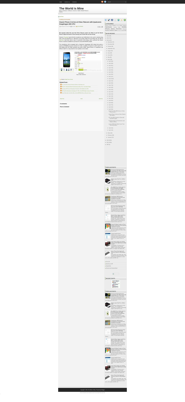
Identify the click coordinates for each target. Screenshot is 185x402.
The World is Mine (71, 8)
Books (110, 25)
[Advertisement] (76, 132)
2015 (108, 35)
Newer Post (62, 98)
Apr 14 (110, 91)
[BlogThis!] (99, 27)
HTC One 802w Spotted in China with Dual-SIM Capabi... (116, 118)
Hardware (108, 27)
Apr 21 (110, 80)
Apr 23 (110, 76)
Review (107, 30)
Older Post (101, 98)
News (113, 29)
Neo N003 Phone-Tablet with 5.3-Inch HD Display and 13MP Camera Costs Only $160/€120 (118, 188)
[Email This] (98, 27)
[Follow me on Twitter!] (105, 2)
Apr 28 (110, 65)
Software (111, 30)
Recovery (124, 28)
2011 (108, 142)
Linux (119, 27)
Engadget (66, 37)
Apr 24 (110, 74)
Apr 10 (110, 98)
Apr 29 (110, 63)
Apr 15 (110, 89)
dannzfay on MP (109, 263)
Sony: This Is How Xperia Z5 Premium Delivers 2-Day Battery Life (73, 84)
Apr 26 (110, 69)
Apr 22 (110, 78)
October (109, 46)
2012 (108, 140)
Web (125, 30)
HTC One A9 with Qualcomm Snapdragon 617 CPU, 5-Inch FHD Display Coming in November (78, 90)
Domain (117, 25)
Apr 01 (110, 130)
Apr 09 (110, 100)
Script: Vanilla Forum (116, 233)
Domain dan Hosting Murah (111, 268)
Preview (71, 79)
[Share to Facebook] (102, 27)
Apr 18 (110, 83)
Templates (119, 30)
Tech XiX (108, 261)
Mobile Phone (67, 79)
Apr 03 (110, 109)
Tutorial (122, 30)
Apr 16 (110, 87)
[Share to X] (101, 27)
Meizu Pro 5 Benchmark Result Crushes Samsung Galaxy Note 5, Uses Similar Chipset (76, 86)
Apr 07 (110, 104)
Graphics (124, 25)
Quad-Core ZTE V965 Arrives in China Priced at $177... (117, 111)
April (109, 59)
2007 (108, 144)
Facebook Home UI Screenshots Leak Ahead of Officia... (117, 121)
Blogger (103, 389)
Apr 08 (110, 102)
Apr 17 (110, 85)
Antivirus (107, 25)
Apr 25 (110, 72)
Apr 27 (110, 67)
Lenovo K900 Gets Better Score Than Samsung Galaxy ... (116, 125)
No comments (80, 26)
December (110, 42)
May (109, 57)
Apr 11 (110, 96)
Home (81, 98)
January (109, 137)
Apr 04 (110, 107)
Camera (114, 25)
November (110, 44)
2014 (108, 38)
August (109, 50)
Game (121, 25)
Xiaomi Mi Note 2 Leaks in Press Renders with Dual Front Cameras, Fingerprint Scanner (118, 225)
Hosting (115, 27)
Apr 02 (110, 127)
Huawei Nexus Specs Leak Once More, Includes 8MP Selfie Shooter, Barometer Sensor (76, 92)
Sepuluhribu (108, 266)
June (109, 55)
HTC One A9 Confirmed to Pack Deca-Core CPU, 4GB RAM (118, 206)
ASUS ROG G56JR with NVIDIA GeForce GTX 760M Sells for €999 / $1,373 (118, 243)
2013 (108, 40)
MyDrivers (61, 40)
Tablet (115, 30)
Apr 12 (110, 94)
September (110, 48)
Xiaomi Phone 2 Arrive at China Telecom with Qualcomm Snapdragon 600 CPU (80, 23)
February (110, 135)
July (109, 52)
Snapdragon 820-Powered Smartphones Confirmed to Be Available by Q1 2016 (75, 88)
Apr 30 (110, 61)
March (109, 133)
